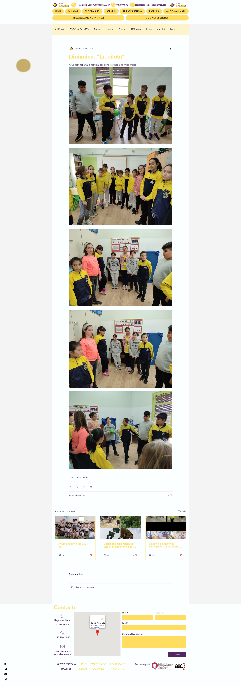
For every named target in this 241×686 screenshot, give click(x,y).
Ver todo (182, 511)
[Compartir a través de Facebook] (70, 486)
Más (172, 29)
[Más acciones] (170, 48)
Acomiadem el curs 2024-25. (73, 545)
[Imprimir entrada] (90, 486)
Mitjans (109, 29)
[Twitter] (6, 669)
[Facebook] (6, 679)
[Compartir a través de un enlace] (84, 486)
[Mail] (132, 5)
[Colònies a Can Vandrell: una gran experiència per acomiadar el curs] (120, 527)
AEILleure (136, 29)
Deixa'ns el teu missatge (133, 634)
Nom (124, 613)
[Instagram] (6, 664)
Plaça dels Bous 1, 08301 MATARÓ (94, 4)
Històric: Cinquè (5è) (78, 477)
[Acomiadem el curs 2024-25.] (75, 527)
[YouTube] (6, 674)
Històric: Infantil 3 (155, 29)
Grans (122, 29)
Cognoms (160, 613)
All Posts (59, 29)
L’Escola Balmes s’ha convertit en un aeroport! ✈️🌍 (165, 545)
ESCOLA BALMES (79, 29)
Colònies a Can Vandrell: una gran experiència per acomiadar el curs (118, 545)
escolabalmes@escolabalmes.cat (147, 4)
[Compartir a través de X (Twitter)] (77, 486)
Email (124, 623)
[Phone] (113, 5)
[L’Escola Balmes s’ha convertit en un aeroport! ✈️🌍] (166, 527)
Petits (97, 29)
